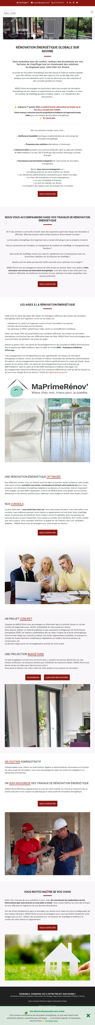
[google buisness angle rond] (74, 2)
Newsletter (57, 1001)
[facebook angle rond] (67, 2)
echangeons (33, 677)
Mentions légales (46, 1001)
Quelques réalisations (57, 677)
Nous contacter (48, 194)
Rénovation (39, 996)
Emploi (64, 1001)
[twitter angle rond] (77, 2)
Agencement (57, 996)
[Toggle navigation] (92, 12)
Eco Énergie (48, 996)
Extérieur (75, 996)
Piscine (82, 996)
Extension (30, 996)
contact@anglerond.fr (41, 2)
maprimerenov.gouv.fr (58, 372)
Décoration (67, 996)
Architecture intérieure (18, 996)
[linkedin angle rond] (70, 2)
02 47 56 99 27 (59, 2)
